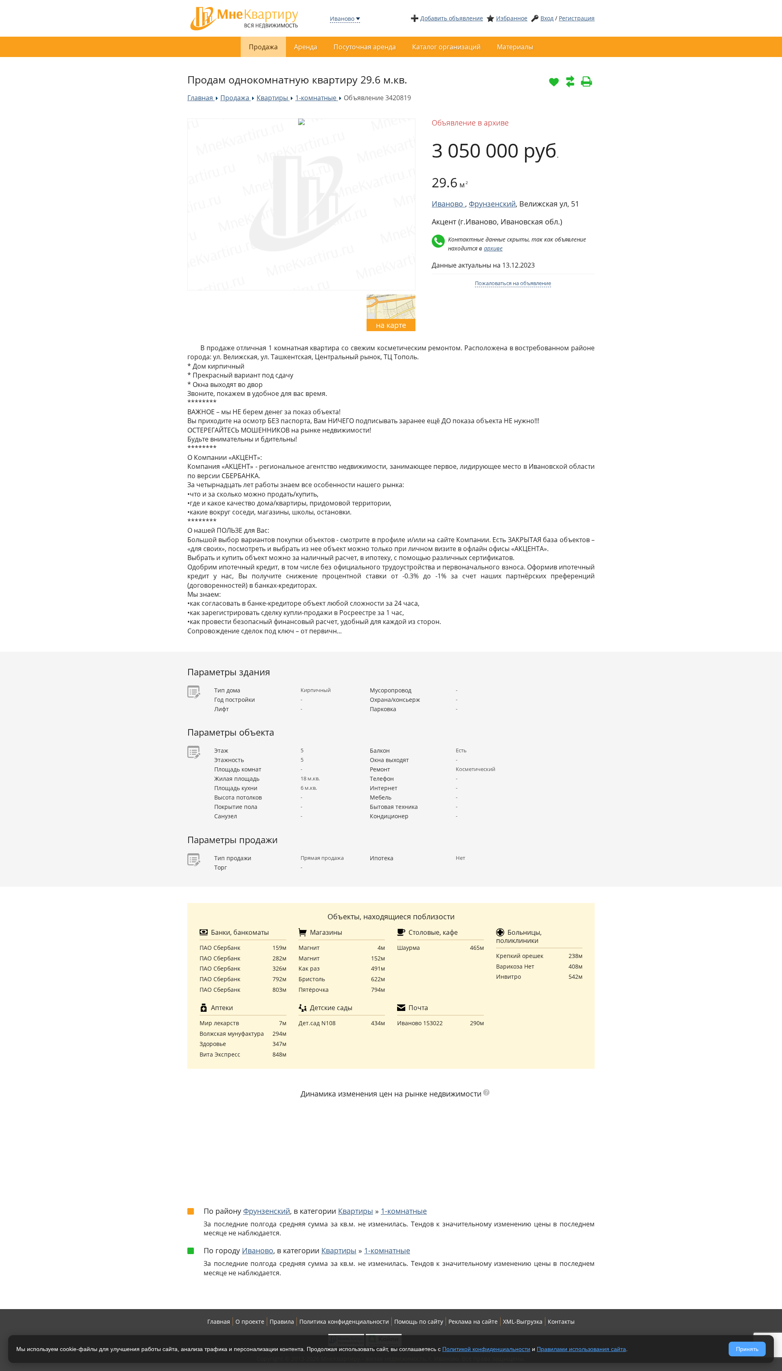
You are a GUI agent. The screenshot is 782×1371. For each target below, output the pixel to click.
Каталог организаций (446, 46)
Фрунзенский (492, 204)
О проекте (249, 1321)
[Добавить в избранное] (554, 81)
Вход (547, 18)
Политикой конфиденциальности (486, 1349)
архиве (493, 248)
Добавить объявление (451, 18)
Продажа (263, 46)
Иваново (342, 18)
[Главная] (244, 18)
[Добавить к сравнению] (570, 81)
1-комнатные (404, 1211)
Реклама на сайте (473, 1321)
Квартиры (355, 1211)
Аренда (305, 46)
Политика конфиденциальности (344, 1321)
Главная (218, 1321)
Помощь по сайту (418, 1321)
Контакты (561, 1321)
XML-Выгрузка (523, 1321)
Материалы (515, 46)
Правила (282, 1321)
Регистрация (577, 18)
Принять (747, 1349)
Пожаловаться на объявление (513, 283)
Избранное (511, 18)
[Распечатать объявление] (586, 81)
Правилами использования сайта (581, 1349)
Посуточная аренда (365, 46)
